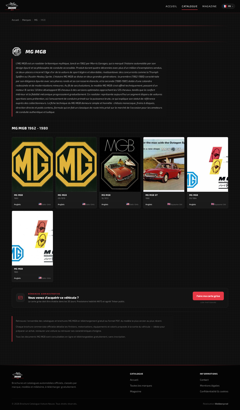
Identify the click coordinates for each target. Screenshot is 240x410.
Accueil (171, 6)
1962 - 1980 (30, 128)
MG (36, 19)
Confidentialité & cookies (214, 391)
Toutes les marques (141, 385)
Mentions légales (209, 385)
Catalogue (189, 6)
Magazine (209, 6)
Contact (204, 379)
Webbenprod (221, 403)
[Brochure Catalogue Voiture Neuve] (12, 6)
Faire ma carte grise (208, 295)
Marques (26, 19)
